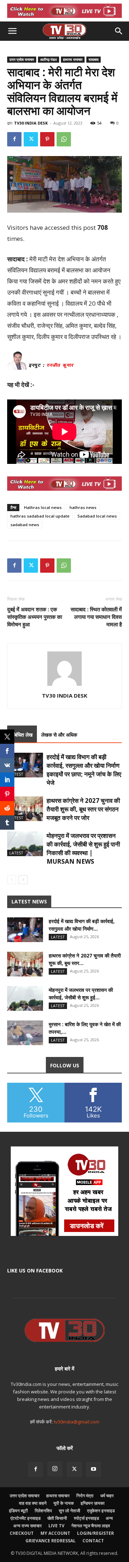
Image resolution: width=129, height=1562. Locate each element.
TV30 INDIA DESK (31, 123)
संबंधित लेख (22, 734)
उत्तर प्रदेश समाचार (21, 59)
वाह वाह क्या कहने (33, 1503)
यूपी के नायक (63, 1503)
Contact (93, 1541)
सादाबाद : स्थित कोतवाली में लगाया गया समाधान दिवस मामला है (96, 617)
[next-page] (23, 879)
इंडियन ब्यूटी (18, 1511)
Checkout (22, 1533)
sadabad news (24, 524)
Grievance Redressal (50, 1541)
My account (55, 1533)
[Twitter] (31, 139)
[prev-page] (11, 879)
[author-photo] (64, 686)
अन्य (109, 1518)
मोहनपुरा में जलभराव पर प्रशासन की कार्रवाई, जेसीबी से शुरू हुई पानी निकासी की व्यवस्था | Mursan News (83, 848)
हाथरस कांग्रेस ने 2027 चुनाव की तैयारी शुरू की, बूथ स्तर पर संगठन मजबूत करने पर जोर (83, 809)
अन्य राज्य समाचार (27, 1526)
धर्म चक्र (107, 1496)
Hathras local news (43, 507)
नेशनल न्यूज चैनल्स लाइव (90, 1526)
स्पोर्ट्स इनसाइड (86, 1518)
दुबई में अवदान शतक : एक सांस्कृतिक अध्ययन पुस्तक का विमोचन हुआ (34, 617)
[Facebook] (14, 139)
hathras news (83, 507)
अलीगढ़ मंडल (48, 59)
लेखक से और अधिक (59, 734)
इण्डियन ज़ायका (93, 1503)
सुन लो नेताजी (69, 1511)
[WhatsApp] (64, 139)
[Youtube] (93, 1469)
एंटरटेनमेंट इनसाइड (25, 1518)
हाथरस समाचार (72, 59)
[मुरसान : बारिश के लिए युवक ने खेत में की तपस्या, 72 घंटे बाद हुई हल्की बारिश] (25, 1032)
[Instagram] (55, 1469)
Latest (16, 774)
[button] (12, 31)
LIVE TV (56, 1526)
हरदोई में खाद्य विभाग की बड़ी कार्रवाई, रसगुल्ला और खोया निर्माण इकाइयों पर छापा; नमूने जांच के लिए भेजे (84, 770)
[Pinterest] (47, 139)
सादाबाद (94, 59)
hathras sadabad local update (40, 516)
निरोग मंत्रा (85, 1496)
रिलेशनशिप (43, 1511)
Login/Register (95, 1533)
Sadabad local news (97, 516)
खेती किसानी (57, 1518)
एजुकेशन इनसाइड (101, 1511)
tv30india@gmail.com (76, 1421)
